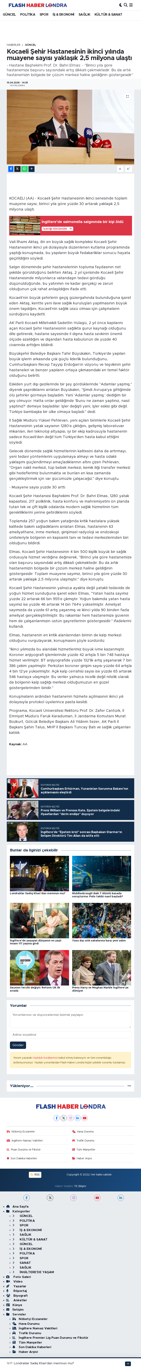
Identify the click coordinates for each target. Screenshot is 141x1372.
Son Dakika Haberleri (24, 1158)
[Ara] (126, 5)
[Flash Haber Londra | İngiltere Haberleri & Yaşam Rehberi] (37, 5)
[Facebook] (57, 1118)
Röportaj (19, 1290)
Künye (17, 1305)
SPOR (44, 14)
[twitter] (50, 1198)
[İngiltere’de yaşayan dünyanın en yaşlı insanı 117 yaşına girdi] (39, 920)
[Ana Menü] (131, 5)
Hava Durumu (85, 1131)
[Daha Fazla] (31, 169)
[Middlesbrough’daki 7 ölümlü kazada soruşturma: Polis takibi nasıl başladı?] (101, 873)
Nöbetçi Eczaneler (23, 1131)
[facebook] (26, 1198)
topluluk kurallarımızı (46, 1057)
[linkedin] (121, 1198)
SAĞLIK (84, 14)
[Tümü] (129, 1085)
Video (17, 1281)
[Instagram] (71, 1118)
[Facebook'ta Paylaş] (10, 169)
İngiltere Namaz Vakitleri (27, 1140)
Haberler (13, 45)
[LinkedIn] (78, 1118)
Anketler (19, 1300)
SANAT (25, 1262)
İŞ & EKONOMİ (63, 14)
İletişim (18, 1309)
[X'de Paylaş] (17, 169)
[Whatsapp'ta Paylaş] (24, 169)
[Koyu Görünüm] (120, 5)
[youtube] (97, 1198)
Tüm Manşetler (85, 1149)
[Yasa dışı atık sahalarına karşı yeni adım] (101, 920)
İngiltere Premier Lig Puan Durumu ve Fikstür (53, 1337)
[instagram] (73, 1198)
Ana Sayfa (20, 1206)
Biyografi (20, 1295)
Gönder (18, 1045)
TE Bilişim (80, 1186)
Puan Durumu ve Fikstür (26, 1149)
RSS (37, 1174)
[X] (64, 1118)
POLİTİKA (27, 14)
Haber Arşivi (84, 1158)
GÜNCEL (9, 14)
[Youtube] (85, 1118)
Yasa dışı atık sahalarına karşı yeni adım (99, 940)
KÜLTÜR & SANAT (108, 14)
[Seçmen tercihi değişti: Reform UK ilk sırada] (39, 967)
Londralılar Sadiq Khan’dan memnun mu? (37, 893)
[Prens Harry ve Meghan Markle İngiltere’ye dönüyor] (101, 967)
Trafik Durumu (85, 1140)
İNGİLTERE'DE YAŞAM (36, 1272)
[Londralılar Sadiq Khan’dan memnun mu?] (39, 873)
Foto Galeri (21, 1277)
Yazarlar (19, 1286)
